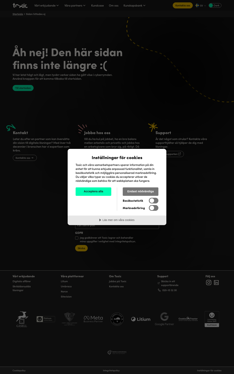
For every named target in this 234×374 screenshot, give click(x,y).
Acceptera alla (93, 191)
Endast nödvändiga (140, 191)
